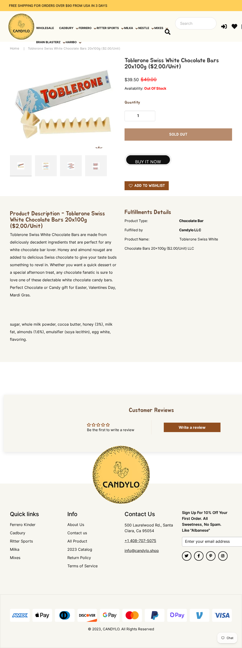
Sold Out (178, 134)
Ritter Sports (21, 541)
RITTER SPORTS (108, 28)
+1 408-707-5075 (140, 540)
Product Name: (137, 239)
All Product (77, 541)
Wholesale (45, 28)
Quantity (132, 102)
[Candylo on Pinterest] (211, 556)
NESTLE (143, 28)
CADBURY (66, 28)
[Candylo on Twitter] (186, 556)
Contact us (77, 532)
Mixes (15, 557)
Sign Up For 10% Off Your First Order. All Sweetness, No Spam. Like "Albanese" (204, 521)
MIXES (158, 28)
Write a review (192, 427)
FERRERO (85, 28)
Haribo (71, 42)
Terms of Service (82, 566)
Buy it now (148, 161)
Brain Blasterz (48, 42)
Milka (14, 549)
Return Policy (79, 557)
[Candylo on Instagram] (223, 556)
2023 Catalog (79, 549)
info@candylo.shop (142, 550)
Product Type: (136, 221)
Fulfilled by (134, 230)
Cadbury (17, 532)
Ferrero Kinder (22, 524)
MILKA (128, 28)
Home (14, 48)
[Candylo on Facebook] (198, 556)
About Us (75, 524)
